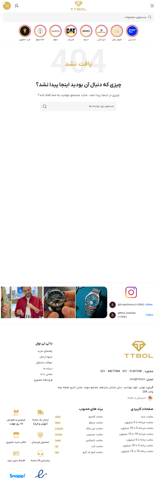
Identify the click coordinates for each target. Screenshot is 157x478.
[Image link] (138, 349)
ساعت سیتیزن (79, 434)
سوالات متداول (44, 362)
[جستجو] (44, 106)
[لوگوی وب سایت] (78, 5)
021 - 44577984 (110, 371)
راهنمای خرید (45, 351)
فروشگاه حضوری (43, 380)
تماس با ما (46, 374)
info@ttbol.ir (137, 379)
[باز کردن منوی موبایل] (152, 6)
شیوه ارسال (46, 357)
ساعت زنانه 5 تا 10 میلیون (138, 445)
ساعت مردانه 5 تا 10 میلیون (137, 428)
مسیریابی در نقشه (137, 397)
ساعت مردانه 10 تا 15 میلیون (136, 434)
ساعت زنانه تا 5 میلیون (140, 440)
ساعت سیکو (79, 422)
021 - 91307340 (132, 371)
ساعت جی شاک (79, 428)
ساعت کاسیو (79, 417)
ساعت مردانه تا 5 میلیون (139, 422)
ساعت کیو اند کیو (79, 452)
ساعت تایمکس (79, 440)
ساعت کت (79, 446)
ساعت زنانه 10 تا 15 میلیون (137, 451)
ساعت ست (147, 417)
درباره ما (47, 368)
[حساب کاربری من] (16, 6)
